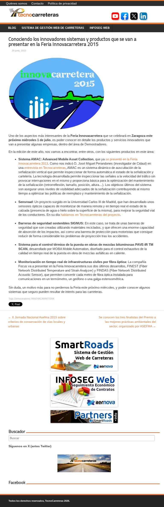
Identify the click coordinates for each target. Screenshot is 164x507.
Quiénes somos (16, 3)
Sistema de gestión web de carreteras (53, 27)
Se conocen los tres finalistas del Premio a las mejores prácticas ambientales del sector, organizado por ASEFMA (127, 322)
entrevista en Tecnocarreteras (45, 167)
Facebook (17, 482)
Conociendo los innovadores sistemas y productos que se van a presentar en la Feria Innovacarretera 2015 (72, 41)
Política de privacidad (62, 3)
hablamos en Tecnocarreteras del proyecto (90, 214)
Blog (12, 27)
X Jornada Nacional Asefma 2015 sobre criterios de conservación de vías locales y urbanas (37, 322)
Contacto (37, 3)
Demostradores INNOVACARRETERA (34, 298)
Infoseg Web (100, 27)
